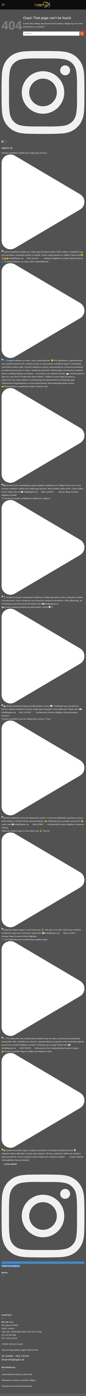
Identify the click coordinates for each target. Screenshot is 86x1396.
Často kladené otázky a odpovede (17, 1374)
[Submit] (81, 33)
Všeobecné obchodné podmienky (17, 1386)
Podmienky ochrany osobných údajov (19, 1380)
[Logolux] (42, 4)
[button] (3, 5)
